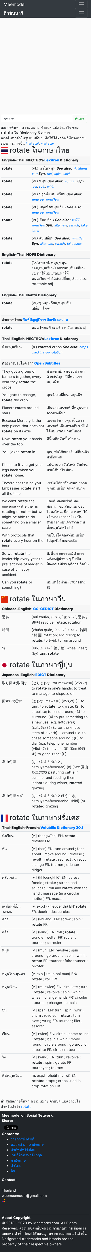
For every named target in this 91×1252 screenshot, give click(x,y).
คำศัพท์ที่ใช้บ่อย (23, 1149)
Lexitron (51, 160)
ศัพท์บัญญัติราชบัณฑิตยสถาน (45, 319)
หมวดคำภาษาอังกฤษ (27, 1144)
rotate (26, 1106)
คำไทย (16, 1165)
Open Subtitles (47, 363)
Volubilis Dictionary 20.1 (61, 827)
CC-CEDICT (43, 609)
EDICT (40, 675)
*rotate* (32, 143)
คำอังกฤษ (18, 1160)
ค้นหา (79, 119)
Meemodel (15, 4)
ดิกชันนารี (13, 13)
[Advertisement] (45, 65)
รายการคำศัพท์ (22, 1139)
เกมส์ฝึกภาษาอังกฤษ (26, 1155)
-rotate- (47, 143)
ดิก (13, 1171)
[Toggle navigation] (81, 4)
